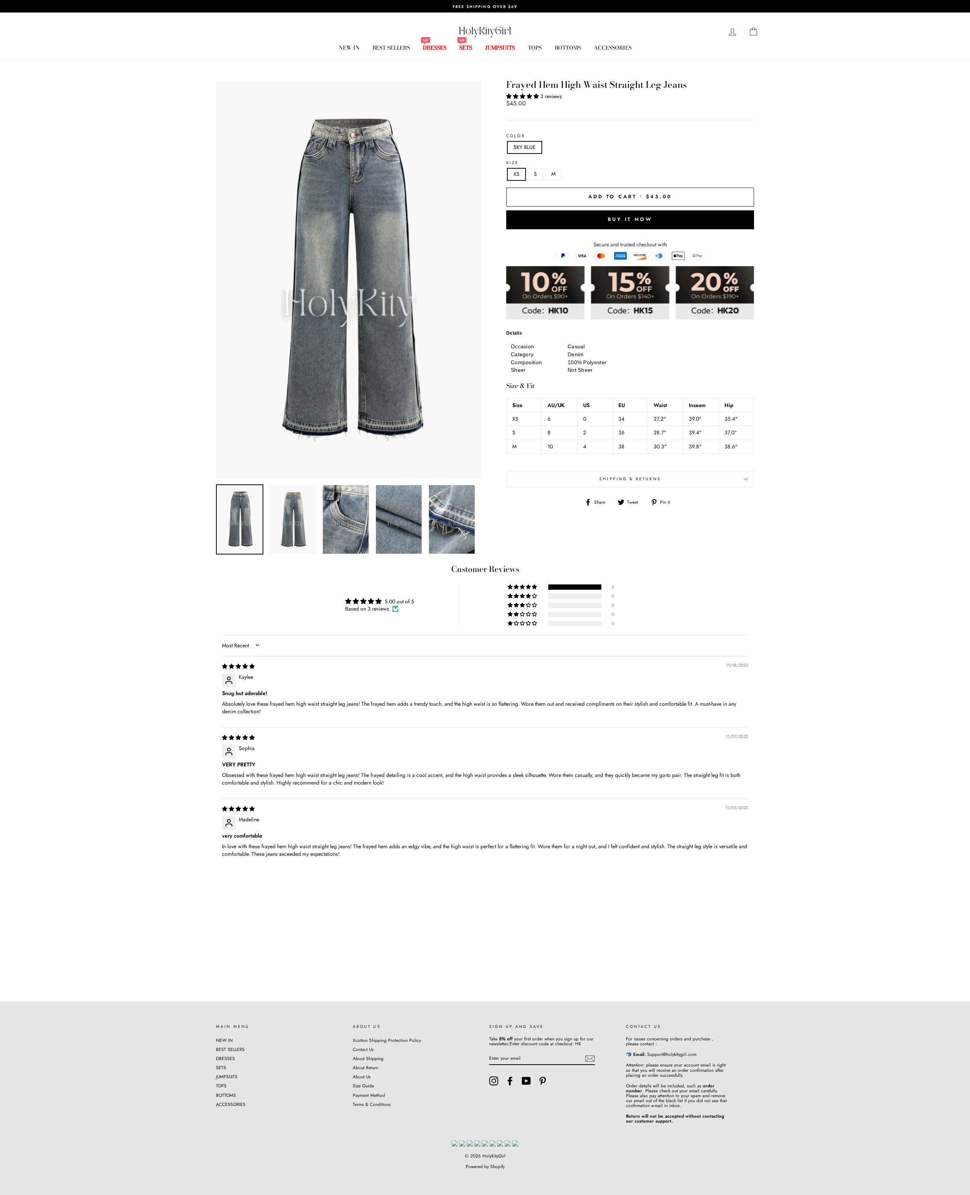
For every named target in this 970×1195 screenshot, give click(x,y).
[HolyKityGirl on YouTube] (526, 1080)
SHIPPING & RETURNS (630, 479)
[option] (485, 6)
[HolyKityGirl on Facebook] (510, 1080)
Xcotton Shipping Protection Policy (387, 1040)
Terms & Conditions (372, 1104)
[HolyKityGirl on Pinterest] (542, 1080)
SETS (465, 48)
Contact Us (363, 1049)
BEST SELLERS (391, 48)
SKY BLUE (524, 147)
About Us (362, 1076)
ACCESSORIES (613, 48)
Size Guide (363, 1085)
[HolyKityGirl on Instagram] (493, 1080)
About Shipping (368, 1058)
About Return (365, 1067)
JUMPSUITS (500, 48)
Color (515, 136)
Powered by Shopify (485, 1166)
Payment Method (369, 1095)
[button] (523, 96)
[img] (238, 666)
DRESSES (434, 48)
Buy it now (630, 219)
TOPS (535, 48)
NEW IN (349, 48)
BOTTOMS (568, 48)
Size (512, 163)
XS (516, 174)
